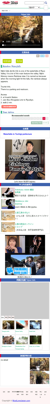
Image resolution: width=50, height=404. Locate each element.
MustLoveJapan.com (21, 400)
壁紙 (9, 391)
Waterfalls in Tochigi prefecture (17, 134)
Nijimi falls (5, 11)
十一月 (42, 56)
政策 (32, 391)
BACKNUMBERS (14, 391)
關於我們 (18, 393)
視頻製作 (27, 393)
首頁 (4, 391)
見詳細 (19, 61)
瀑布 (38, 56)
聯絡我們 (22, 393)
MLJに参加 (41, 394)
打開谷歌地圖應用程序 (9, 107)
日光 (47, 56)
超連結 (45, 393)
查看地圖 (7, 61)
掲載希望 (36, 393)
